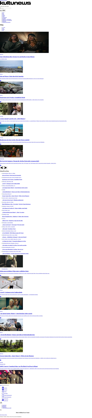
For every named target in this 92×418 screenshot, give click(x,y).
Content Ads (6, 400)
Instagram (5, 389)
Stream (3, 29)
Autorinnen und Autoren (6, 22)
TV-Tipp (3, 27)
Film (3, 13)
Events (3, 16)
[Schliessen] (1, 410)
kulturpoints (4, 21)
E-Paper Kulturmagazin (8, 395)
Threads (5, 391)
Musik (3, 12)
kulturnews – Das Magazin (6, 19)
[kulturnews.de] (15, 4)
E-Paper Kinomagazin (7, 397)
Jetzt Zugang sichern (3, 414)
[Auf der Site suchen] (1, 10)
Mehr (1, 385)
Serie (3, 28)
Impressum (4, 406)
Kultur (3, 14)
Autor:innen (4, 405)
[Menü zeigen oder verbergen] (4, 10)
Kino (3, 30)
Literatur (3, 15)
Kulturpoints (6, 398)
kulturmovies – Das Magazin (7, 20)
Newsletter (4, 18)
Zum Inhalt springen (3, 0)
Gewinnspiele (4, 17)
